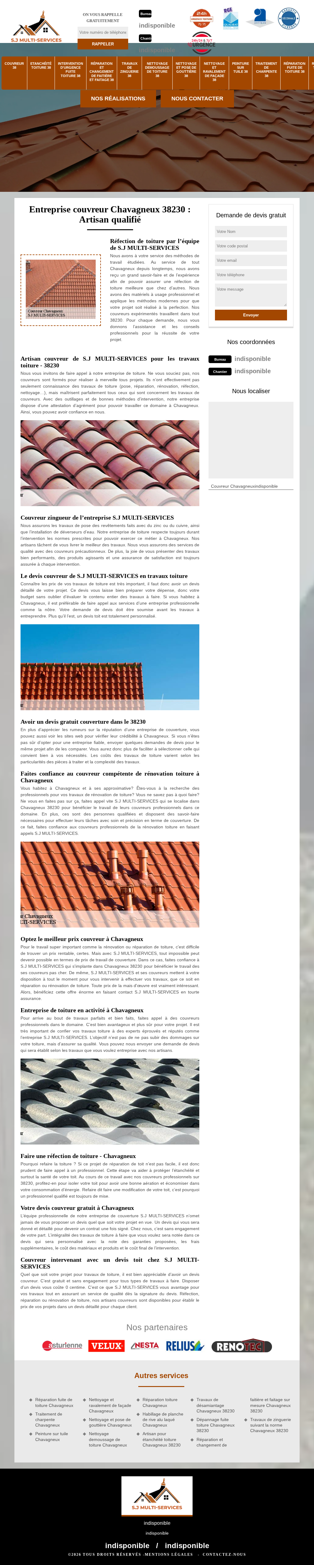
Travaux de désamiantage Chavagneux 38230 (216, 1405)
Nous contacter (197, 98)
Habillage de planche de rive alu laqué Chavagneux (163, 1419)
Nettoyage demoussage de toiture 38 (157, 70)
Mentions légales (169, 1554)
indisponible (157, 25)
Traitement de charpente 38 (266, 70)
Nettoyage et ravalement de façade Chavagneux (110, 1405)
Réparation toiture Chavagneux (160, 1402)
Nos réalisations (118, 98)
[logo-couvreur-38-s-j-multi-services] (36, 28)
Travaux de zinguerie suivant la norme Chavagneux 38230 (270, 1425)
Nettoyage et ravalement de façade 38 (214, 72)
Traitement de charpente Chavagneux (48, 1419)
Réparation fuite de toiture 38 (294, 67)
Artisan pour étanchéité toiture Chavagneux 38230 (162, 1439)
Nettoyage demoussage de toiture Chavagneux (108, 1439)
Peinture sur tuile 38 (240, 67)
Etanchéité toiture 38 (41, 65)
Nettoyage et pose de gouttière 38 (186, 70)
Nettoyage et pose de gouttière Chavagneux (110, 1422)
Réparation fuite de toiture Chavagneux (54, 1402)
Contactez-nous (224, 1554)
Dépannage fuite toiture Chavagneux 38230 (216, 1425)
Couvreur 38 (14, 65)
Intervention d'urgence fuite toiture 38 (70, 70)
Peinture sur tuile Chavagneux (51, 1436)
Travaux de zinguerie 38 (129, 70)
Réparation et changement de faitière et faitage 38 (102, 72)
